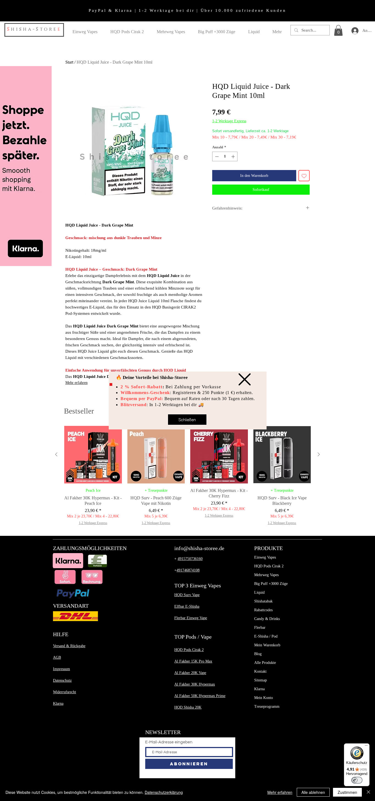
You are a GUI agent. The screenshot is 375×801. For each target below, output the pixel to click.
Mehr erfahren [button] (279, 792)
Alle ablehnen (313, 792)
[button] (244, 379)
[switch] (356, 780)
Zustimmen (347, 792)
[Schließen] (368, 792)
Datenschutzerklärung (164, 792)
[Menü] (366, 746)
